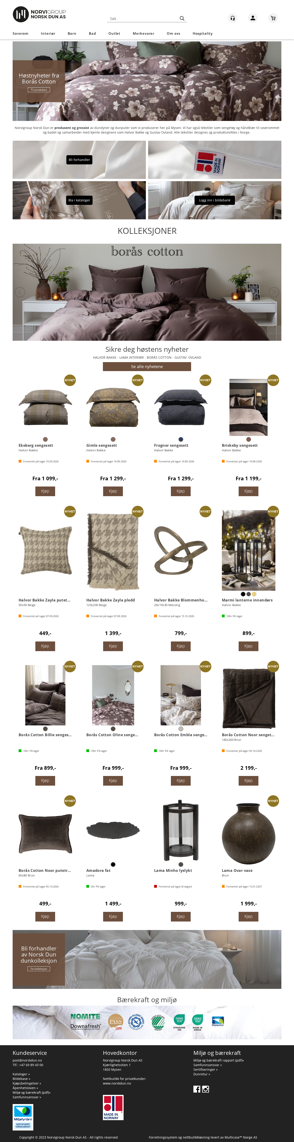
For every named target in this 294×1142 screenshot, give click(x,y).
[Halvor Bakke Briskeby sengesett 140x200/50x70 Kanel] (248, 407)
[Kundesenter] (232, 18)
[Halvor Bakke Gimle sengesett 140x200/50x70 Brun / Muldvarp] (113, 407)
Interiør (48, 33)
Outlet (114, 33)
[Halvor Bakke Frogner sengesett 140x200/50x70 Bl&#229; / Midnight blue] (181, 407)
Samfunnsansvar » (27, 1097)
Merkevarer (143, 33)
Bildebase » (21, 1078)
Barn (72, 33)
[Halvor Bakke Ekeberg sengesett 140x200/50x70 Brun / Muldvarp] (45, 407)
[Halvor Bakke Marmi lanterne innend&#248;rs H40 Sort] (248, 550)
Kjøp (45, 491)
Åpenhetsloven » (25, 1088)
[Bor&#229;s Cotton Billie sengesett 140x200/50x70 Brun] (45, 695)
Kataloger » (21, 1074)
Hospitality (203, 33)
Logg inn (253, 19)
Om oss (173, 33)
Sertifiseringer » (205, 1069)
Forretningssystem (163, 1137)
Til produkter (39, 90)
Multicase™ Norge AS (241, 1137)
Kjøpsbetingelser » (27, 1083)
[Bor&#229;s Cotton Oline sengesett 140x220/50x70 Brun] (113, 695)
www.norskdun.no (117, 1083)
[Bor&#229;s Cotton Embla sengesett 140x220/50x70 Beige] (181, 695)
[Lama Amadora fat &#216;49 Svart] (113, 830)
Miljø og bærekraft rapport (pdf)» (218, 1060)
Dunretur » (201, 1074)
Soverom (20, 33)
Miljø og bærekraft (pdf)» (32, 1092)
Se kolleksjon (39, 969)
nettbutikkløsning (196, 1137)
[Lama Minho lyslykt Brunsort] (181, 830)
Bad (92, 33)
